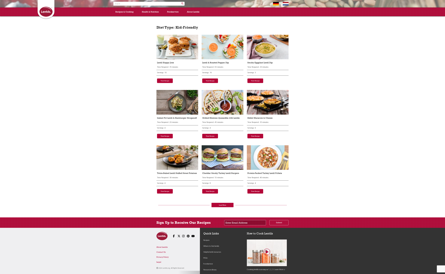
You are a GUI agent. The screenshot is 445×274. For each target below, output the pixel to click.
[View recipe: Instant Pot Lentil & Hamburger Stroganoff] (177, 102)
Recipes (206, 240)
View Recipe (165, 81)
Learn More (279, 270)
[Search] (182, 4)
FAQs (205, 258)
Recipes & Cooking (124, 12)
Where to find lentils (211, 246)
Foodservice (173, 12)
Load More (222, 205)
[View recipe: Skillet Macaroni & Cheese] (268, 102)
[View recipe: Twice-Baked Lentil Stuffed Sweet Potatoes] (177, 157)
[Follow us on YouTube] (191, 236)
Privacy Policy (162, 257)
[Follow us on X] (177, 236)
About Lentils (193, 12)
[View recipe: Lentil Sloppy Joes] (177, 47)
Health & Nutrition (150, 12)
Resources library (209, 270)
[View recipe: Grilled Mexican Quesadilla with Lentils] (222, 102)
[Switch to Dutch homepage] (284, 3)
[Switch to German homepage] (274, 3)
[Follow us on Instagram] (182, 236)
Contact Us (161, 252)
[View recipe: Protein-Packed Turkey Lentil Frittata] (268, 157)
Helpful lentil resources (212, 252)
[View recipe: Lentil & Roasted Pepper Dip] (222, 47)
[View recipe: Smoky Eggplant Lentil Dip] (268, 47)
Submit (279, 222)
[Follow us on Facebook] (172, 236)
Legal (158, 262)
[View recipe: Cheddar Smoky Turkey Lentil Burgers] (222, 157)
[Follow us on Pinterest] (186, 236)
